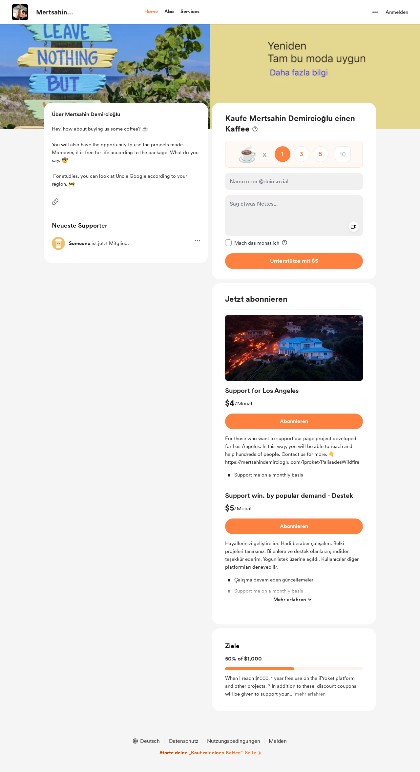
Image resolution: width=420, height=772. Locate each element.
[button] (151, 12)
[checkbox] (252, 242)
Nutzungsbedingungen (233, 741)
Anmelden (397, 12)
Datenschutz (184, 741)
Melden (278, 741)
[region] (294, 191)
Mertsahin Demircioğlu (55, 12)
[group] (294, 399)
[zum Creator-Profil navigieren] (20, 12)
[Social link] (55, 201)
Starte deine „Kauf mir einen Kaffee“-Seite (207, 753)
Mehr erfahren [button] (289, 599)
